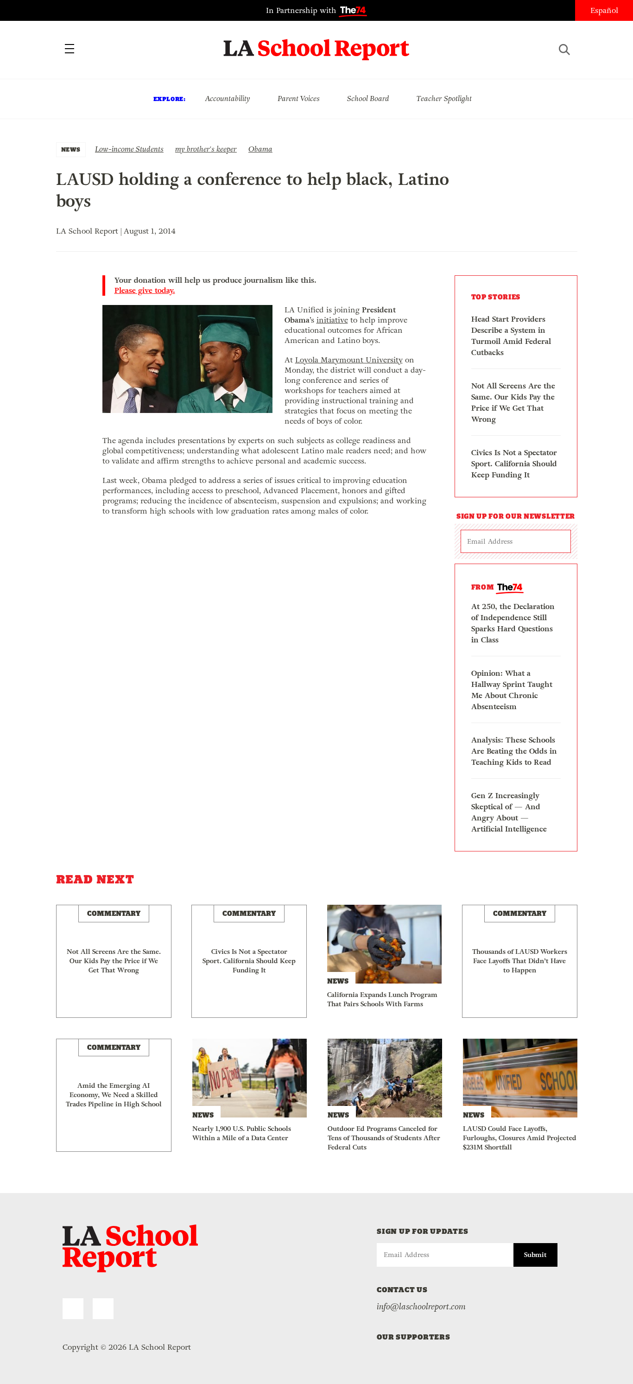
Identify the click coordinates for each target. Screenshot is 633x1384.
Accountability (227, 98)
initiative (332, 320)
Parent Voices (299, 98)
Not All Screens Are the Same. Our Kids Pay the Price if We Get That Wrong (513, 403)
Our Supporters (413, 1337)
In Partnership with (302, 10)
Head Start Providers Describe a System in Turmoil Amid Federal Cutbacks (511, 336)
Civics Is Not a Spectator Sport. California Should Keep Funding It (514, 463)
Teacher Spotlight (444, 98)
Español (604, 10)
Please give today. (144, 291)
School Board (368, 98)
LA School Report (317, 44)
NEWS (71, 149)
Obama (260, 149)
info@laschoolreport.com (421, 1306)
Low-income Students (129, 149)
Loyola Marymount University (349, 360)
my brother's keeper (206, 149)
